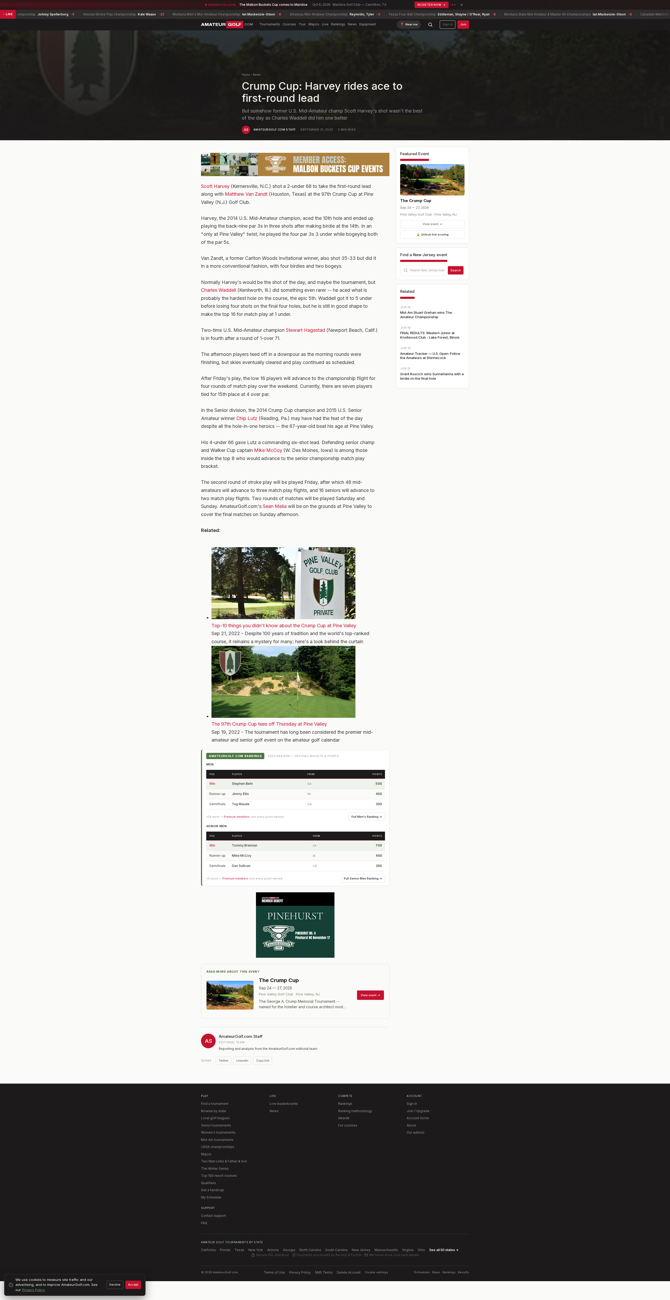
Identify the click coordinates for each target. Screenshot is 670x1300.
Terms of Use (274, 1272)
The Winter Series (215, 1168)
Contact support (213, 1216)
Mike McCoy (268, 450)
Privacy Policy (300, 1272)
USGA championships (217, 1147)
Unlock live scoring (432, 234)
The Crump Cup (415, 200)
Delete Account (349, 1272)
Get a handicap (212, 1190)
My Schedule (211, 1197)
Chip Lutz (246, 418)
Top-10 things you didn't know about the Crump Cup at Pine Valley (283, 625)
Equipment (367, 24)
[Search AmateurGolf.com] (430, 24)
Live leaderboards (284, 1104)
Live (325, 24)
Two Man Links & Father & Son (224, 1161)
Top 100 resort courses (219, 1176)
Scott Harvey (215, 186)
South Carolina (336, 1250)
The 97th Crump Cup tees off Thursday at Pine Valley (269, 724)
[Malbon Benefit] (295, 164)
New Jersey (361, 1250)
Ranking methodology (355, 1111)
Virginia (408, 1250)
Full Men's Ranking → (366, 817)
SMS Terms (324, 1272)
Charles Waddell (218, 290)
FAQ (204, 1223)
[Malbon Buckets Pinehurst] (295, 925)
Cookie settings (376, 1272)
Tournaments (269, 24)
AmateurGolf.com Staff (274, 129)
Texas (239, 1250)
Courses (289, 24)
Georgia (289, 1250)
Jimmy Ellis (240, 794)
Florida (225, 1250)
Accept (133, 1284)
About (411, 1125)
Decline (114, 1284)
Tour (302, 24)
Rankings (338, 24)
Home (246, 74)
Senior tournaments (216, 1125)
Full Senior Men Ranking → (363, 878)
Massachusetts (386, 1250)
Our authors (416, 1132)
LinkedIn (242, 1060)
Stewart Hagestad (305, 330)
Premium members (237, 817)
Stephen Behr (242, 784)
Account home (418, 1118)
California (208, 1250)
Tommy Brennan (244, 845)
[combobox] (432, 270)
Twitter (223, 1060)
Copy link (262, 1060)
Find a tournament (214, 1104)
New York (255, 1250)
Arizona (273, 1250)
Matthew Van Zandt (246, 194)
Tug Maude (240, 804)
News (352, 24)
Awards (343, 1118)
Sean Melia (275, 506)
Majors (314, 24)
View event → (432, 224)
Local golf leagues (215, 1118)
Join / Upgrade (418, 1111)
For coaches (347, 1125)
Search (455, 270)
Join (463, 24)
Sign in (448, 24)
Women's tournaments (218, 1132)
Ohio (421, 1250)
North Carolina (310, 1250)
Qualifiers (208, 1183)
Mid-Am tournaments (217, 1140)
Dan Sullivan (241, 866)
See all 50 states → (444, 1250)
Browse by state (213, 1111)
